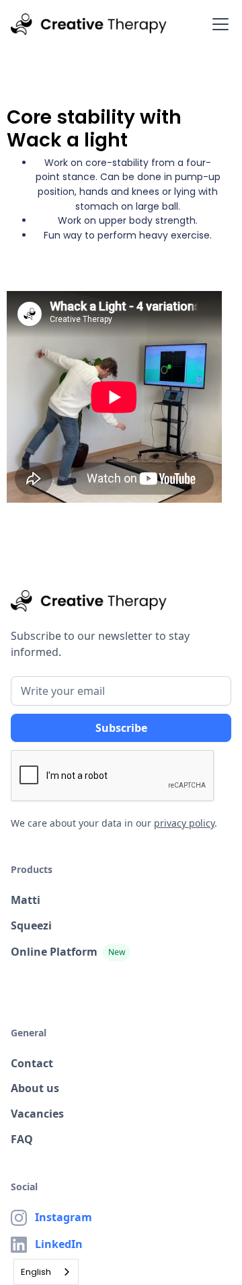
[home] (89, 24)
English (36, 1272)
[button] (217, 24)
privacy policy (184, 823)
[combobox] (46, 1272)
